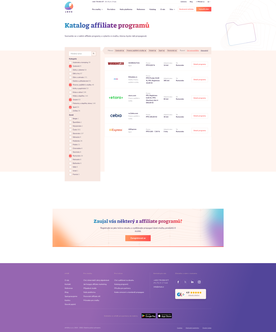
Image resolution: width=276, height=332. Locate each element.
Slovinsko (77, 152)
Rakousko (77, 159)
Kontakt (68, 284)
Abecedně (204, 50)
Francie (76, 174)
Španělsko (77, 122)
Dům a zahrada (80, 77)
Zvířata (76, 111)
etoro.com (132, 95)
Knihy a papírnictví (80, 88)
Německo (77, 137)
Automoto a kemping (81, 62)
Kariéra (67, 300)
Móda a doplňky (80, 96)
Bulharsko (77, 163)
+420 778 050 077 (98, 2)
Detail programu (200, 64)
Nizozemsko (78, 126)
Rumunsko (78, 156)
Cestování (77, 66)
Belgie (76, 118)
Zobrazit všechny (193, 295)
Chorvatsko (77, 148)
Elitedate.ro (132, 77)
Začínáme (184, 2)
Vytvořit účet (204, 9)
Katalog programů (121, 284)
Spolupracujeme (71, 296)
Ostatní (76, 100)
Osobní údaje (206, 328)
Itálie (75, 167)
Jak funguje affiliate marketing (95, 284)
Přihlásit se (201, 2)
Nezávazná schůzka (186, 9)
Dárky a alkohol (79, 70)
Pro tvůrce (111, 9)
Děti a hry (77, 73)
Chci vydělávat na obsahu (124, 280)
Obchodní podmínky (192, 328)
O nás (162, 9)
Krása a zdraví (79, 92)
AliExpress (132, 129)
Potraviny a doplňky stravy (84, 103)
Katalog (153, 9)
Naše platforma (126, 9)
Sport (76, 107)
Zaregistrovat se (138, 238)
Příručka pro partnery (122, 288)
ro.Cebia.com (133, 113)
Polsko (76, 144)
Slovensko (78, 133)
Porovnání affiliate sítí (91, 296)
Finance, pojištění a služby (83, 85)
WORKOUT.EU (134, 63)
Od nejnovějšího (193, 50)
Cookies (179, 328)
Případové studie (89, 288)
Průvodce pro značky (91, 300)
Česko (77, 130)
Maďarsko (77, 141)
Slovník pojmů (70, 304)
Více (171, 9)
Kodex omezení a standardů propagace (129, 292)
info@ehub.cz (159, 287)
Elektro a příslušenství (82, 81)
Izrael (75, 171)
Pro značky (96, 9)
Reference (141, 9)
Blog (191, 2)
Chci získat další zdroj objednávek (96, 280)
